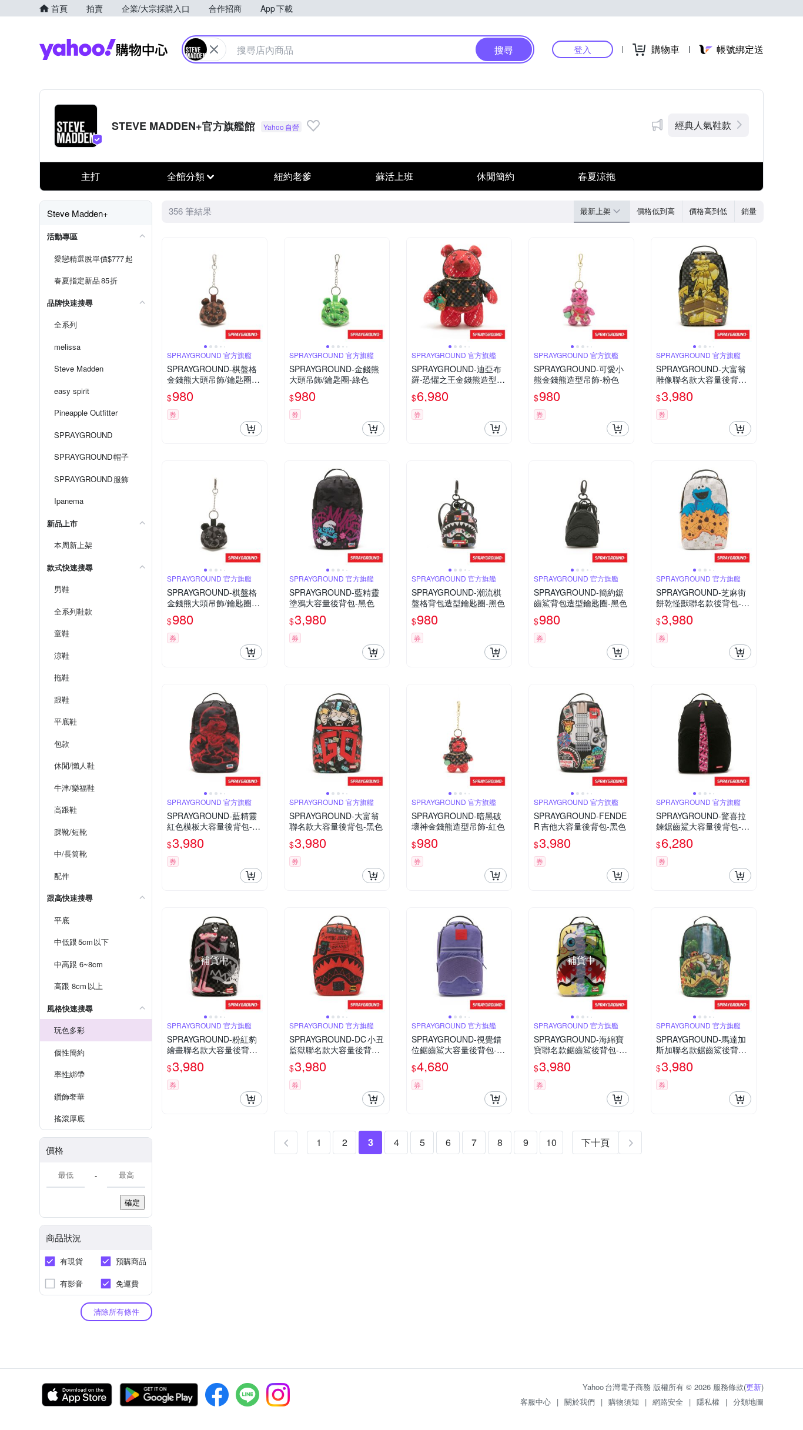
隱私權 (708, 1401)
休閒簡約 (495, 176)
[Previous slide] (170, 290)
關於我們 (579, 1401)
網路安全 (668, 1401)
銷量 (749, 210)
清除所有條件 (116, 1311)
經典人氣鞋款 (703, 125)
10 (551, 1142)
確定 (132, 1202)
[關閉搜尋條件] (214, 49)
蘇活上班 (394, 176)
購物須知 (623, 1401)
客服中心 (535, 1401)
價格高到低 (708, 210)
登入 (582, 49)
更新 (753, 1386)
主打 (90, 176)
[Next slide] (259, 290)
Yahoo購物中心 (103, 49)
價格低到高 (656, 210)
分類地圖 (748, 1401)
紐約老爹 (293, 176)
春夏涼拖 (596, 176)
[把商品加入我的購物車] (251, 428)
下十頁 (595, 1142)
